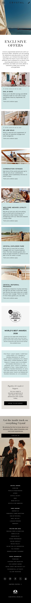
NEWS (15, 498)
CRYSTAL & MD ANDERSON (15, 503)
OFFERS (15, 493)
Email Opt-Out (15, 518)
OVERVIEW (15, 488)
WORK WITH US (15, 500)
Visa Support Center (15, 564)
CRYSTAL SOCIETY (15, 495)
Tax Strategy (15, 548)
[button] (3, 3)
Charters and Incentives (15, 561)
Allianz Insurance (15, 571)
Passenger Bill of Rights (15, 569)
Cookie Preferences (15, 538)
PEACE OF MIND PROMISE (15, 490)
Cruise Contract (15, 541)
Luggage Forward (15, 521)
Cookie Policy (15, 536)
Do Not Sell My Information (15, 546)
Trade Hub (15, 559)
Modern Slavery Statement (15, 551)
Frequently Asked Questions (15, 513)
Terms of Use (15, 533)
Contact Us (15, 510)
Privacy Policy (15, 543)
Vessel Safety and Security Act (15, 566)
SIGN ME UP (15, 435)
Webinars (15, 523)
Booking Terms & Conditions (15, 531)
